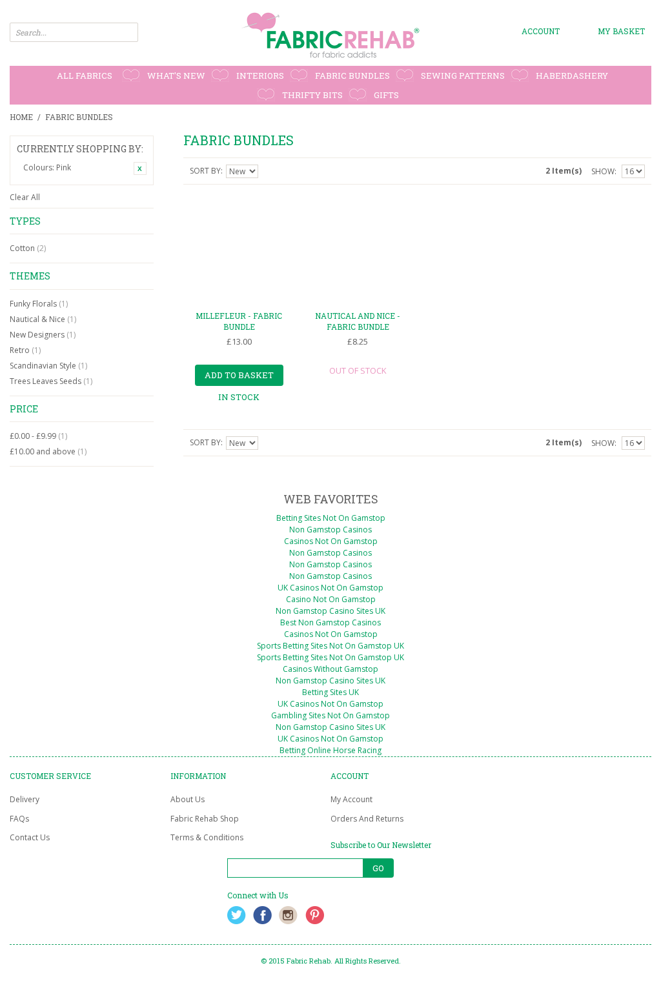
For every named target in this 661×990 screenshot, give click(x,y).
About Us (187, 799)
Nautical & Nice (43, 319)
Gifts (386, 95)
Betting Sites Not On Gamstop (330, 517)
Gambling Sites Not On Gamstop (330, 715)
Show (603, 171)
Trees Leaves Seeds (51, 381)
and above (48, 451)
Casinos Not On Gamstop (331, 541)
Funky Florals (39, 303)
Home (21, 117)
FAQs (19, 818)
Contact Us (30, 837)
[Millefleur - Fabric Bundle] (238, 249)
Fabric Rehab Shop (204, 818)
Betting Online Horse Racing (330, 750)
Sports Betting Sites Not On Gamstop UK (330, 645)
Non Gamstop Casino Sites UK (330, 610)
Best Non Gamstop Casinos (330, 622)
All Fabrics (84, 75)
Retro (25, 350)
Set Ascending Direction (270, 171)
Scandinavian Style (48, 365)
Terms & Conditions (206, 837)
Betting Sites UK (330, 692)
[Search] (128, 32)
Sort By (205, 170)
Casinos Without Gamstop (330, 668)
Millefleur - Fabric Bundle (239, 321)
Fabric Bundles (352, 75)
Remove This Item (140, 168)
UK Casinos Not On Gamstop (330, 587)
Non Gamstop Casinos (330, 529)
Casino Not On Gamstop (331, 599)
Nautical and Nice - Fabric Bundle (357, 321)
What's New (176, 75)
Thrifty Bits (312, 95)
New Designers (43, 334)
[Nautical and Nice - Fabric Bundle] (357, 249)
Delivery (24, 799)
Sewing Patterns (463, 75)
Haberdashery (572, 75)
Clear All (25, 197)
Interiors (260, 75)
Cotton (28, 248)
